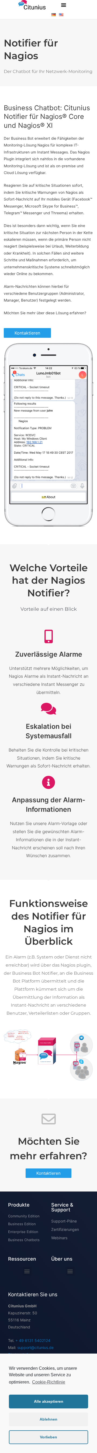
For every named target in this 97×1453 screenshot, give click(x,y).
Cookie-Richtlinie (48, 1382)
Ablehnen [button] (48, 1419)
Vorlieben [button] (48, 1437)
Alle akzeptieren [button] (48, 1401)
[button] (64, 5)
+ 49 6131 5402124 (32, 1340)
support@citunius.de (35, 1347)
